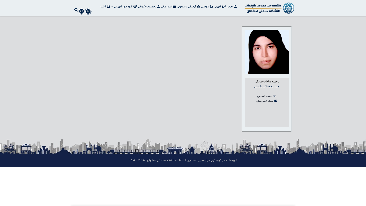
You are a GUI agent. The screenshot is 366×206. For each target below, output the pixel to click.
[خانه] (269, 8)
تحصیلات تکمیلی (147, 7)
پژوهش (205, 7)
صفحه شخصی (264, 96)
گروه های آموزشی (123, 7)
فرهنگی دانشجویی (187, 7)
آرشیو (103, 7)
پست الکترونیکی (265, 101)
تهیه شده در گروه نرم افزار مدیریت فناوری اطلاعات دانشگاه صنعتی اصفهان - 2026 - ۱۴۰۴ (183, 160)
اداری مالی (167, 7)
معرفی (230, 7)
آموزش (218, 7)
